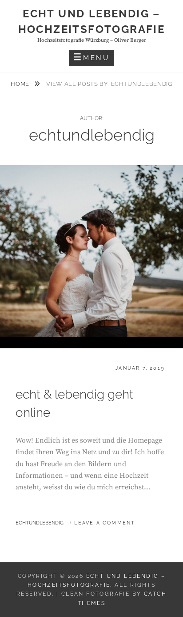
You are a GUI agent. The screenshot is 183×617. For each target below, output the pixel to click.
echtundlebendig (40, 523)
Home (21, 84)
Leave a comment (104, 523)
